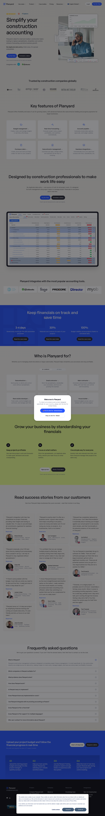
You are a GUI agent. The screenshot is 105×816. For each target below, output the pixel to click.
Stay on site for (52, 415)
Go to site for (53, 410)
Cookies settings (56, 809)
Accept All (68, 809)
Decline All (80, 809)
